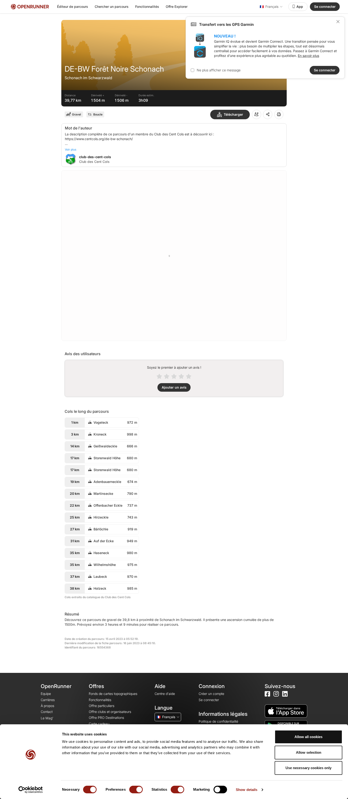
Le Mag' (47, 718)
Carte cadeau (99, 724)
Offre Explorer (176, 7)
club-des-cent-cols (95, 157)
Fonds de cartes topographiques (113, 694)
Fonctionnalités (147, 7)
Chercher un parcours (112, 7)
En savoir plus (308, 56)
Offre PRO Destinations (106, 718)
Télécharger (233, 114)
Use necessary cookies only (308, 768)
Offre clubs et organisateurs (110, 712)
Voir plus (70, 149)
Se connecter (325, 7)
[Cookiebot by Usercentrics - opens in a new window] (30, 789)
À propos (47, 706)
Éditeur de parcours (72, 7)
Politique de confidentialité (218, 721)
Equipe (46, 694)
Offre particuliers (101, 706)
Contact (47, 712)
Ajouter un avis (174, 387)
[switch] (136, 789)
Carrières (48, 700)
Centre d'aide (165, 694)
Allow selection (308, 752)
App (299, 7)
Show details (246, 790)
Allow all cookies (308, 737)
